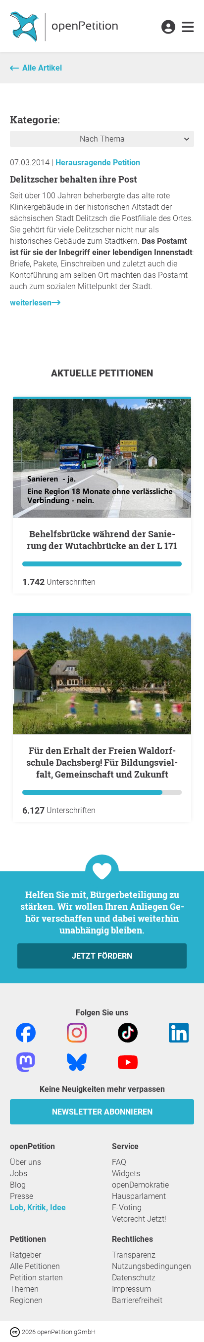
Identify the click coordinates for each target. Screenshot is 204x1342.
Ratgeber (25, 1255)
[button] (168, 27)
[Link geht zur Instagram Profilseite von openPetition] (77, 1032)
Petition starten (36, 1277)
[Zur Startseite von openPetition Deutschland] (65, 26)
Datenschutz (133, 1277)
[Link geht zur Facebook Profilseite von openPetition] (26, 1032)
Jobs (18, 1173)
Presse (21, 1196)
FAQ (119, 1162)
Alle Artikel (42, 68)
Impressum (131, 1289)
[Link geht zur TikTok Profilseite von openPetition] (128, 1032)
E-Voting (127, 1207)
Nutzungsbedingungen (151, 1266)
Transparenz (133, 1255)
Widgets (126, 1173)
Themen (24, 1289)
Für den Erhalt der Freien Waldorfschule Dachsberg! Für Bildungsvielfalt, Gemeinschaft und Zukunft (102, 762)
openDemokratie (140, 1185)
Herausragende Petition (97, 162)
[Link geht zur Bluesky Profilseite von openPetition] (77, 1061)
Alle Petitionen (35, 1266)
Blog (18, 1185)
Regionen (26, 1300)
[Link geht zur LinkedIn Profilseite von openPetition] (179, 1032)
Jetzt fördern (102, 956)
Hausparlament (139, 1196)
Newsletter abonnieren (102, 1112)
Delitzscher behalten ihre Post (73, 179)
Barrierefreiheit (137, 1300)
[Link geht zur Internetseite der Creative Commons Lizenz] (16, 1331)
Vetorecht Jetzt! (139, 1219)
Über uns (25, 1162)
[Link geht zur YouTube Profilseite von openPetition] (128, 1061)
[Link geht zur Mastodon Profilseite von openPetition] (26, 1061)
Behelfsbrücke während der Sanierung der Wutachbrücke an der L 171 (102, 540)
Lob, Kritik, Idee (38, 1207)
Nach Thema (102, 139)
